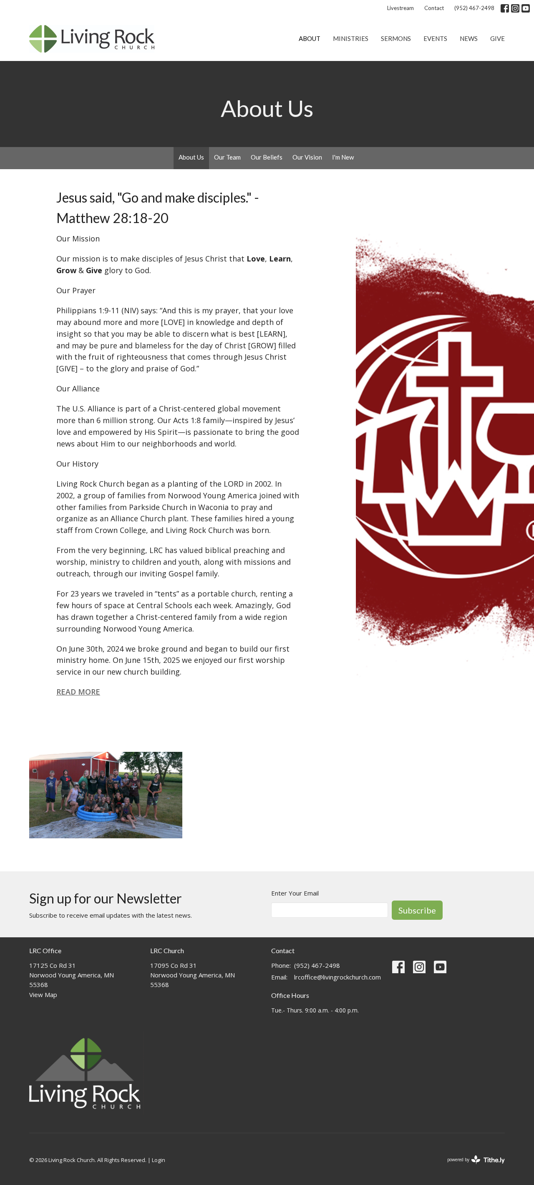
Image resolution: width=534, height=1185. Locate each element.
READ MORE (78, 692)
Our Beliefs (266, 157)
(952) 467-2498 (474, 8)
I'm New (343, 157)
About (309, 38)
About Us (191, 157)
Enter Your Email (295, 893)
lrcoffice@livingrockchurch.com (337, 977)
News (469, 38)
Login (158, 1160)
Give (497, 38)
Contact (434, 8)
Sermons (396, 38)
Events (435, 38)
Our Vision (307, 157)
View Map (43, 994)
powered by (471, 1167)
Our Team (227, 157)
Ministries (350, 38)
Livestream (400, 8)
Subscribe (417, 910)
